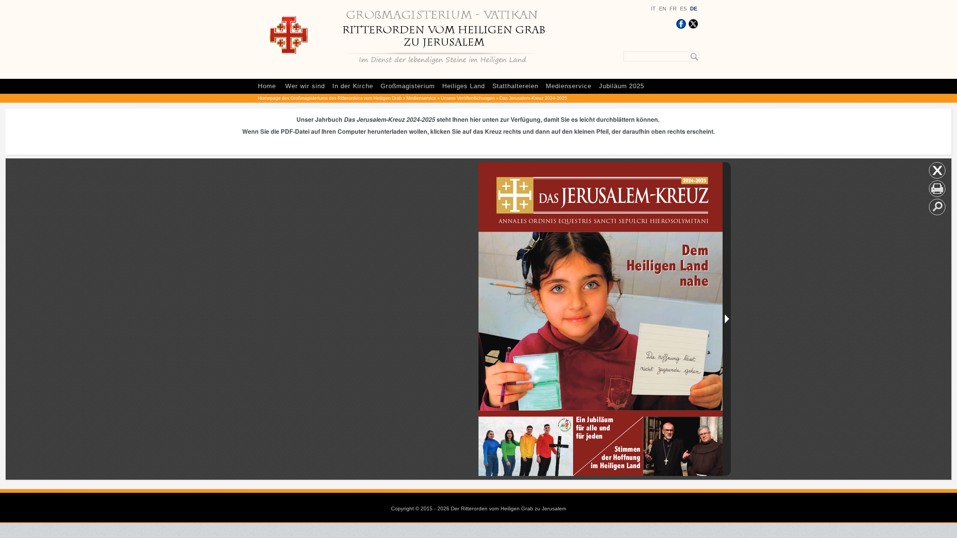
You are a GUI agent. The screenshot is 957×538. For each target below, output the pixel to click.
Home (267, 86)
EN (662, 9)
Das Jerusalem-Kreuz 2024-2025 (533, 98)
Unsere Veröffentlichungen (468, 98)
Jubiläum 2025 (621, 86)
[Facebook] (681, 24)
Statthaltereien (515, 86)
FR (673, 9)
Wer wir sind (305, 86)
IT (653, 9)
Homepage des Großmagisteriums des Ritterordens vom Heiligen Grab (330, 98)
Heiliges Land (463, 86)
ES (683, 9)
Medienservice (568, 86)
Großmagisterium (408, 86)
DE (693, 9)
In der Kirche (352, 86)
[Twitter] (693, 24)
